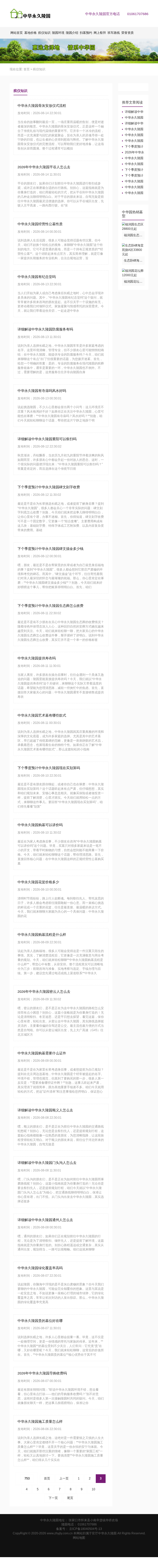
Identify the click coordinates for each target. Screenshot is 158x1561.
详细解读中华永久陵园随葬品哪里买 (133, 123)
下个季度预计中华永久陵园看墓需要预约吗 (133, 176)
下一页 (53, 1498)
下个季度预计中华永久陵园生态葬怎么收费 (50, 606)
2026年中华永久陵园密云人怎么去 (44, 992)
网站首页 (16, 32)
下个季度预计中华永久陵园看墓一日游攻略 (133, 147)
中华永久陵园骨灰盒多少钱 (132, 193)
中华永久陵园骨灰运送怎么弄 (133, 164)
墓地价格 (30, 32)
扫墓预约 (86, 32)
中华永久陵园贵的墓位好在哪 (40, 1321)
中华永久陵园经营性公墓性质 (40, 224)
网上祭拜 (100, 32)
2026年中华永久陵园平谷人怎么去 (44, 167)
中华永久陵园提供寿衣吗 (37, 658)
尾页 (70, 1498)
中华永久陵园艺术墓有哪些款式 (42, 715)
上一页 (64, 1478)
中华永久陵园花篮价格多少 (38, 882)
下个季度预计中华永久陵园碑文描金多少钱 (50, 549)
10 (93, 1489)
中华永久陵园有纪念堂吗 (37, 277)
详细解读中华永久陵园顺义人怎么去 (45, 1110)
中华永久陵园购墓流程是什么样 (42, 935)
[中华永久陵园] (32, 13)
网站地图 (79, 1537)
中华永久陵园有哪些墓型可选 (133, 158)
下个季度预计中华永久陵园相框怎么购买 (133, 170)
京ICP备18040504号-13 (85, 1528)
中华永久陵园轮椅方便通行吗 (133, 129)
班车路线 (114, 32)
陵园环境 (58, 32)
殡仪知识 (44, 32)
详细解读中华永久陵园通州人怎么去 (45, 1220)
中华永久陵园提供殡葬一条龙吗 (133, 181)
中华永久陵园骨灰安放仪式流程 (42, 106)
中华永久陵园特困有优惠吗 (132, 118)
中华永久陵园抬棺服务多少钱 (133, 141)
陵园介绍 (72, 32)
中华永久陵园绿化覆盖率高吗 (40, 1268)
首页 (27, 69)
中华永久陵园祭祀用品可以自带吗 (133, 187)
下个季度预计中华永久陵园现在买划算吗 (49, 768)
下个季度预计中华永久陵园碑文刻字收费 (49, 487)
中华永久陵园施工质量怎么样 (40, 1421)
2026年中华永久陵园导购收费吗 (42, 1373)
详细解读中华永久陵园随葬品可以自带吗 (133, 112)
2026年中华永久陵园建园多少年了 (133, 152)
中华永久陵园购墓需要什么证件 (42, 1053)
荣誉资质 (127, 32)
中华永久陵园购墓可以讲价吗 (40, 825)
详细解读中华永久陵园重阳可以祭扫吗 (47, 439)
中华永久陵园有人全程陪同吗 (133, 135)
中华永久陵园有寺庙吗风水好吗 (42, 391)
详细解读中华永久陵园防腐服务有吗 (45, 329)
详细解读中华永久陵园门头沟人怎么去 (47, 1163)
